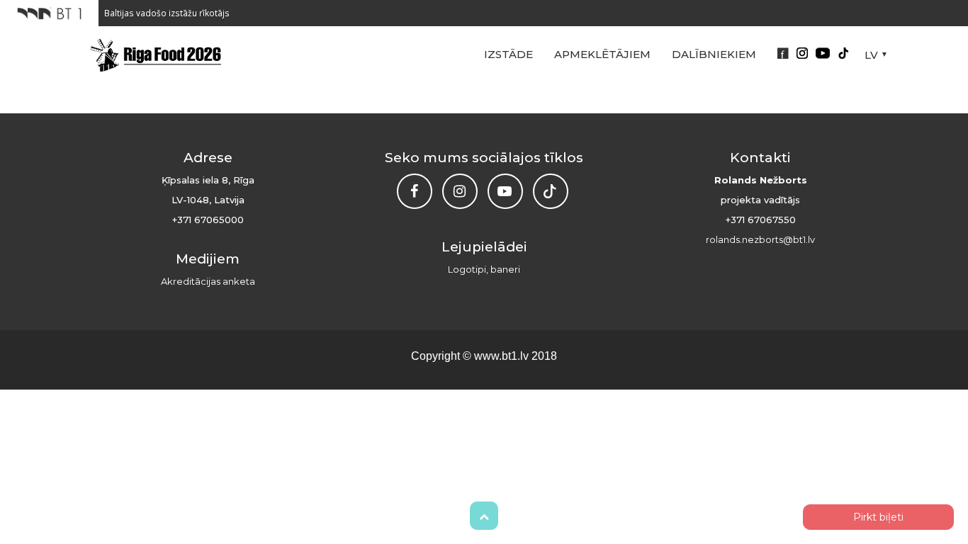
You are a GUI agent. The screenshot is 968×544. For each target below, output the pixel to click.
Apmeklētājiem (602, 54)
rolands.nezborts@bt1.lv (760, 239)
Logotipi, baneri (484, 269)
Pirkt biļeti (878, 517)
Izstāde (508, 54)
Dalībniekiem (714, 54)
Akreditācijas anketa (208, 281)
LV (871, 55)
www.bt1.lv (501, 356)
